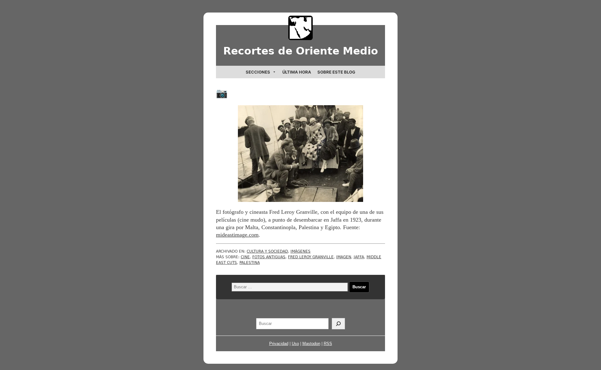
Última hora (296, 72)
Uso (295, 343)
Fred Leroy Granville (311, 257)
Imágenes (300, 251)
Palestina (249, 262)
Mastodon (311, 343)
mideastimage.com (237, 235)
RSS (328, 343)
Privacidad (278, 343)
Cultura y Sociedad (267, 251)
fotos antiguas (268, 257)
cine (245, 257)
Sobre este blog (336, 72)
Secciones (258, 72)
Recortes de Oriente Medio (300, 51)
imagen (343, 257)
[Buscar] (338, 323)
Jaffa (359, 257)
